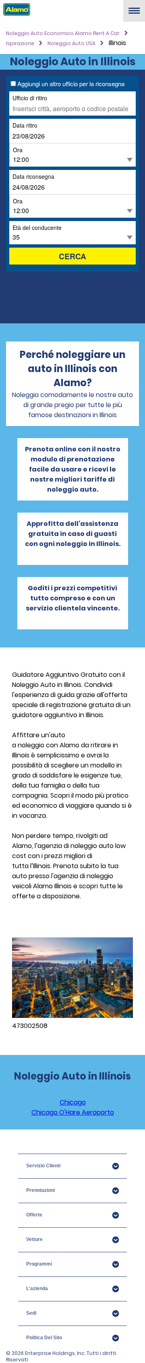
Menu (134, 13)
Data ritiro (24, 125)
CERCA (72, 256)
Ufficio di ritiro (29, 97)
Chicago (73, 1102)
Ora (18, 149)
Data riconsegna (33, 176)
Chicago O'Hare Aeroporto (72, 1112)
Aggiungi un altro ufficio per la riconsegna (70, 83)
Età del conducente (37, 227)
